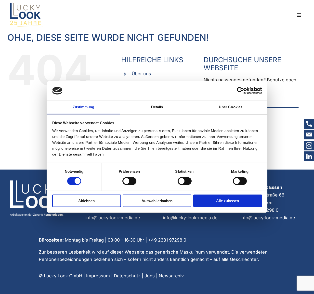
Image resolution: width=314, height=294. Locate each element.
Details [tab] (157, 107)
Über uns (141, 73)
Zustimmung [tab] (83, 107)
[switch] (129, 181)
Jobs (149, 275)
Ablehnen (86, 201)
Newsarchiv (171, 275)
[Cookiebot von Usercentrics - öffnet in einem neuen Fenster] (240, 90)
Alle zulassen (227, 201)
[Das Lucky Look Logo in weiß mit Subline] (36, 181)
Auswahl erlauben (157, 201)
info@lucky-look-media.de (112, 217)
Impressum (98, 275)
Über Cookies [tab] (230, 107)
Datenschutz (127, 275)
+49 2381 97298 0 (167, 240)
